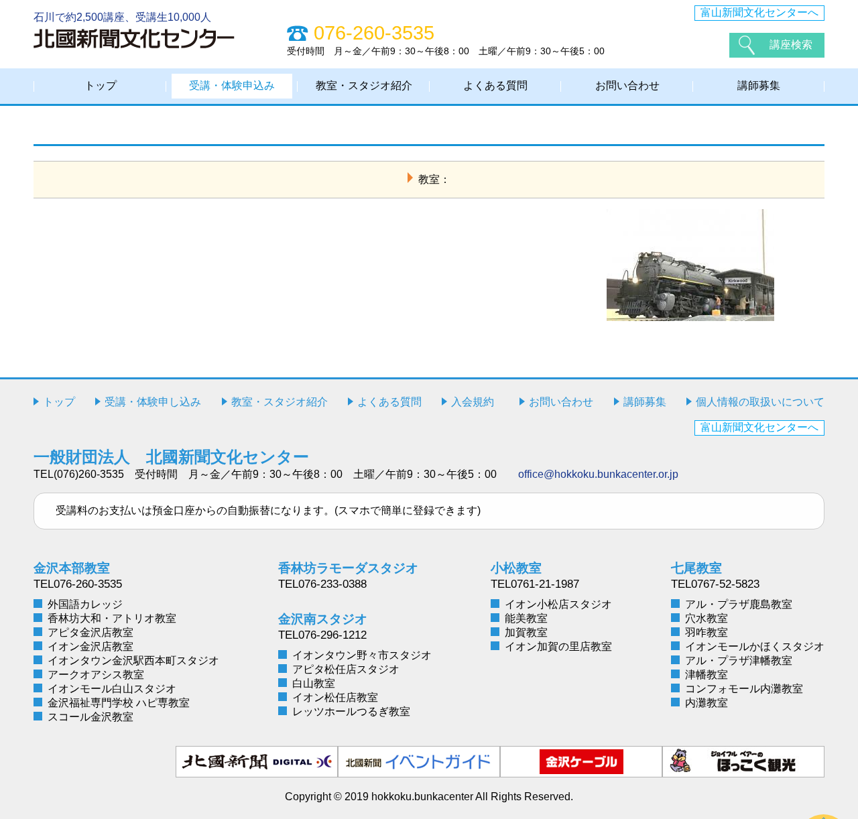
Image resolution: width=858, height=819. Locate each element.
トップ (100, 85)
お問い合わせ (627, 85)
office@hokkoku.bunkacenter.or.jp (598, 474)
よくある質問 (495, 85)
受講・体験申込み (232, 85)
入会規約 (472, 401)
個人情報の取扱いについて (760, 401)
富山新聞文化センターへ (759, 12)
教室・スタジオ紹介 (364, 85)
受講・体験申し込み (153, 401)
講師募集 (758, 85)
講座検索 (791, 44)
